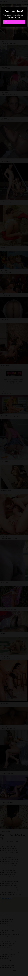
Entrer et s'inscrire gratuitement (14, 22)
